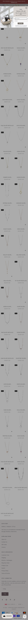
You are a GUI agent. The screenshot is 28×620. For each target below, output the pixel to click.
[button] (26, 8)
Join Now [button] (20, 23)
